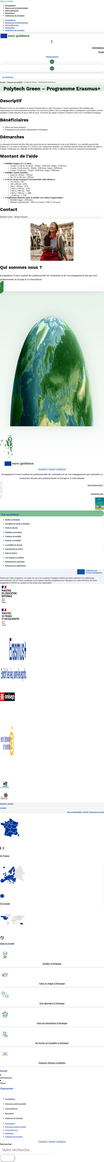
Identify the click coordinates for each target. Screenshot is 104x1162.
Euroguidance (10, 5)
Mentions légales (6, 804)
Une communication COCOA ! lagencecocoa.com (85, 812)
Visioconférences (12, 11)
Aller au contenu (6, 1)
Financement (52, 56)
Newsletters (10, 13)
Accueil (2, 82)
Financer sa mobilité (14, 82)
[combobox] (27, 1150)
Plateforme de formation (14, 16)
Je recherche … (8, 77)
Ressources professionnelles (16, 8)
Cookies (3, 808)
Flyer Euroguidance (10, 514)
